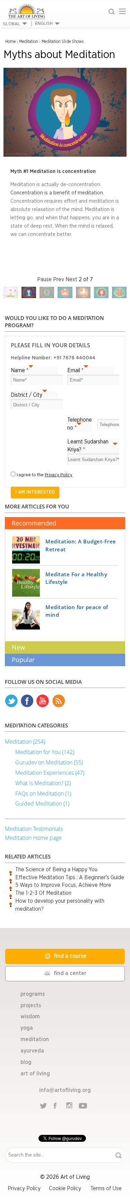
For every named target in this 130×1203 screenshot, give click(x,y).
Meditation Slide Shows (63, 41)
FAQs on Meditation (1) (43, 793)
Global (11, 24)
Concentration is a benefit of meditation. (57, 192)
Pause (44, 279)
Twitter (11, 701)
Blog (26, 1062)
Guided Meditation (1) (42, 803)
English (44, 23)
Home (10, 41)
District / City (26, 395)
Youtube (42, 701)
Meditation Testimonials (34, 829)
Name (19, 370)
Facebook (27, 701)
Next (71, 279)
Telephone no (79, 424)
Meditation (28, 41)
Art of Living (35, 1073)
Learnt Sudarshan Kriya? (88, 445)
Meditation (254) (25, 741)
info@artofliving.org (65, 1090)
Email (75, 370)
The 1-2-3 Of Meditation (43, 893)
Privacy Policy (58, 475)
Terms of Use (106, 1188)
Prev (58, 279)
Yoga (26, 1028)
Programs (32, 994)
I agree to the (44, 475)
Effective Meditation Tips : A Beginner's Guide (69, 877)
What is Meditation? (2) (43, 783)
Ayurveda (32, 1051)
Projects (30, 1005)
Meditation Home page (33, 838)
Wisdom (30, 1016)
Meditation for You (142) (44, 752)
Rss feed (58, 701)
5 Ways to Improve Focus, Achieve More (63, 885)
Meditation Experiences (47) (49, 773)
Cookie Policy (65, 1188)
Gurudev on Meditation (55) (49, 762)
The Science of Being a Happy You (56, 869)
